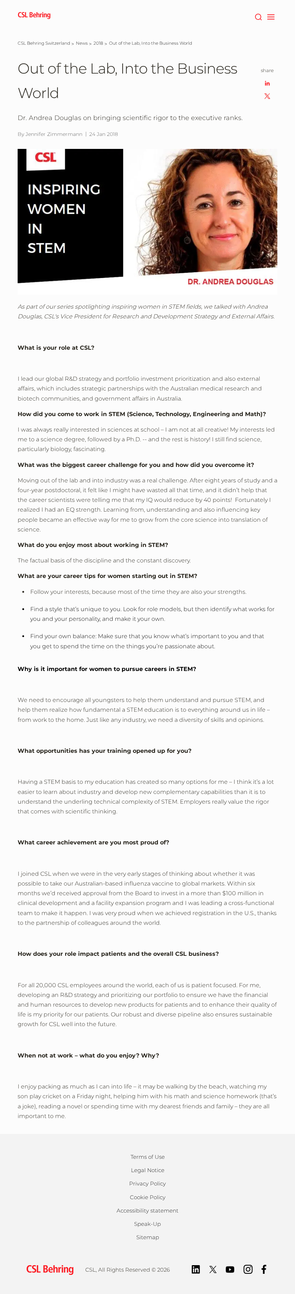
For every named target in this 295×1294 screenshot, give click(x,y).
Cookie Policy (147, 1197)
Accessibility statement (147, 1210)
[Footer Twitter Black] (213, 1268)
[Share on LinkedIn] (267, 82)
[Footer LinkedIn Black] (196, 1268)
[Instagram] (248, 1268)
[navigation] (270, 16)
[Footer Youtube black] (230, 1268)
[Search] (258, 16)
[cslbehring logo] (34, 16)
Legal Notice (147, 1170)
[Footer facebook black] (264, 1268)
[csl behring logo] (48, 1269)
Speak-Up (147, 1223)
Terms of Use (148, 1156)
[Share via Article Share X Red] (267, 95)
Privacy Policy (147, 1183)
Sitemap (147, 1237)
